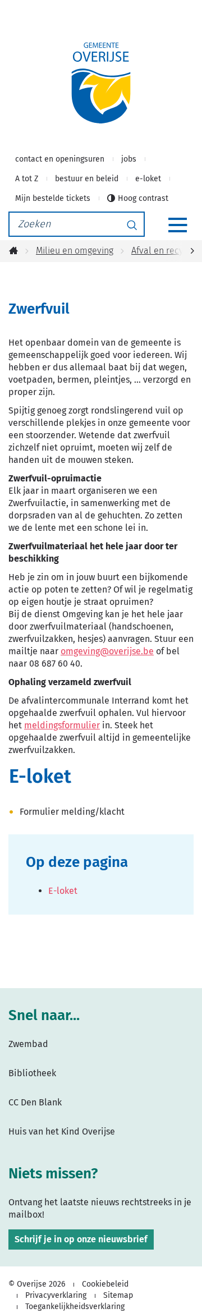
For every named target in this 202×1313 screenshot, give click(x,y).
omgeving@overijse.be (107, 651)
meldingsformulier (62, 725)
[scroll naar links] (192, 251)
